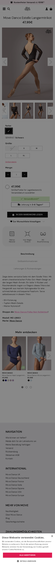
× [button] (52, 536)
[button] (27, 561)
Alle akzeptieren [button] (27, 555)
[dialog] (27, 549)
